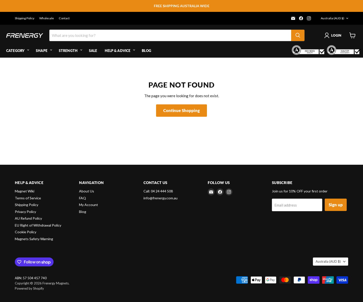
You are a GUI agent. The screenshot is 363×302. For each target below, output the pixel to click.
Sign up (336, 204)
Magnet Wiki (24, 191)
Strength (68, 50)
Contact (64, 18)
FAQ (82, 198)
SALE (93, 50)
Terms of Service (28, 198)
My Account (88, 205)
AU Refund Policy (28, 218)
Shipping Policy (24, 18)
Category (15, 50)
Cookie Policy (25, 232)
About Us (86, 191)
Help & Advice (118, 50)
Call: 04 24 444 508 (158, 191)
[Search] (297, 35)
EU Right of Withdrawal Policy (38, 225)
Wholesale (46, 18)
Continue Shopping (181, 110)
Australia (332, 18)
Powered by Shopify (29, 288)
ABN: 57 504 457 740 (31, 278)
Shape (41, 50)
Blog (146, 50)
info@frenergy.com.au (160, 198)
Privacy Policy (25, 211)
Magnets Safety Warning (34, 239)
